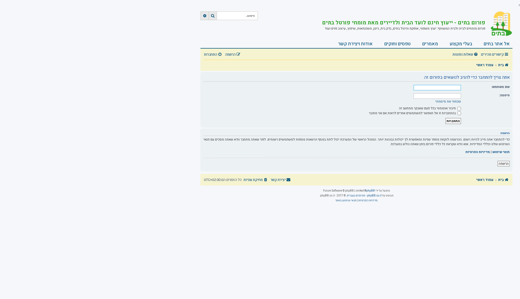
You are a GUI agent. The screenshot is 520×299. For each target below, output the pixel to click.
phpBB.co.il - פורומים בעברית (364, 196)
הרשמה (504, 163)
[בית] (498, 23)
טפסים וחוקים (397, 44)
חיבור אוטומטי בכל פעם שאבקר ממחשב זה (428, 108)
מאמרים (430, 44)
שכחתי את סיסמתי (448, 101)
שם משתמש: (500, 86)
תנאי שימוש (501, 152)
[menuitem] (466, 55)
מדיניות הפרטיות (478, 152)
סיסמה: (504, 95)
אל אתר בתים (497, 44)
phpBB (370, 191)
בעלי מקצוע (461, 44)
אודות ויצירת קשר (355, 44)
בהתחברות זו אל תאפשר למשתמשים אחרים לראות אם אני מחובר (413, 113)
